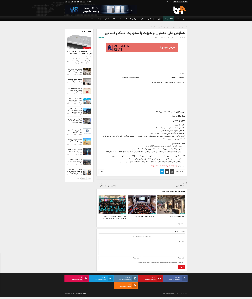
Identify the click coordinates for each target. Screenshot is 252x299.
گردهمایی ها (169, 19)
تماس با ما (168, 2)
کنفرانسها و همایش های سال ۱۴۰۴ (130, 77)
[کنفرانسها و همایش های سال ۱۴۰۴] (142, 204)
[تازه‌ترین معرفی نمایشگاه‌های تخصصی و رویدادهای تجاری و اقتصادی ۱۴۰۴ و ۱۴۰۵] (112, 204)
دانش (107, 19)
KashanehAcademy (80, 294)
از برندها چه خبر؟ (87, 48)
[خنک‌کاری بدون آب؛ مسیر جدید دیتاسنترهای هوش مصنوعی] (87, 151)
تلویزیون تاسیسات (131, 19)
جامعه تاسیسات (96, 19)
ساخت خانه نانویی (181, 186)
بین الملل (151, 19)
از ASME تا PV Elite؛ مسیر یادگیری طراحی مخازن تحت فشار (75, 90)
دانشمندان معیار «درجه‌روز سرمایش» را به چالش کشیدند (75, 141)
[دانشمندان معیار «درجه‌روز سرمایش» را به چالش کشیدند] (87, 141)
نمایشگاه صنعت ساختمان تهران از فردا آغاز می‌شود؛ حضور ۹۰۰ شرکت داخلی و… (74, 100)
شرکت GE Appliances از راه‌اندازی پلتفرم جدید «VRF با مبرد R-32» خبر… (74, 130)
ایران (159, 19)
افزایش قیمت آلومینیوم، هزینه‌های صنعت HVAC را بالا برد (75, 161)
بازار (142, 19)
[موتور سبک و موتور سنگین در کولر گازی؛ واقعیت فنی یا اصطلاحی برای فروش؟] (87, 172)
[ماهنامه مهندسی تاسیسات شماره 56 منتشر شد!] (87, 81)
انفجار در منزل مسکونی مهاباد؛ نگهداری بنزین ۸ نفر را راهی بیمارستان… (75, 110)
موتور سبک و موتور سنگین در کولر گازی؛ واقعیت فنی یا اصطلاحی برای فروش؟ (74, 171)
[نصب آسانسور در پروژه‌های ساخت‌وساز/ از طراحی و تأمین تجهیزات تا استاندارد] (87, 121)
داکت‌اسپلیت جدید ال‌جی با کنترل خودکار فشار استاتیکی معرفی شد (79, 52)
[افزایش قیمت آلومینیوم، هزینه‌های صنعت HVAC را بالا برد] (87, 162)
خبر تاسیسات (181, 19)
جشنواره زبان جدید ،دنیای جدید (106, 186)
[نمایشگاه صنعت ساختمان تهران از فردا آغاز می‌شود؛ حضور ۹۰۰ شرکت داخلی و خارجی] (87, 101)
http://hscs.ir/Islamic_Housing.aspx (164, 166)
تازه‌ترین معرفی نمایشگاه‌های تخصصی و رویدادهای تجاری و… (167, 82)
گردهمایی (101, 37)
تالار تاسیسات (117, 19)
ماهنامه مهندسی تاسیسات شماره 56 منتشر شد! (75, 80)
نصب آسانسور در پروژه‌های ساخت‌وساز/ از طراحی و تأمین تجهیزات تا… (75, 120)
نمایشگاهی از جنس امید (177, 77)
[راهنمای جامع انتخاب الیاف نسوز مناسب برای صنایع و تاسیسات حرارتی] (87, 71)
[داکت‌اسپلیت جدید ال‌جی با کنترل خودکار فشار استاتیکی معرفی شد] (79, 42)
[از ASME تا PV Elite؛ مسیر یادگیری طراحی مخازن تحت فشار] (87, 91)
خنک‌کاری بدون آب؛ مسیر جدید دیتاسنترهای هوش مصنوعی (75, 151)
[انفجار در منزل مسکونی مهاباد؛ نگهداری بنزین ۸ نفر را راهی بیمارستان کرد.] (87, 111)
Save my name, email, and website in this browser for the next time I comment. (160, 263)
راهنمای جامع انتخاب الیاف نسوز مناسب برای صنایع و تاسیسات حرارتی (75, 71)
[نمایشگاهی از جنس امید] (171, 204)
